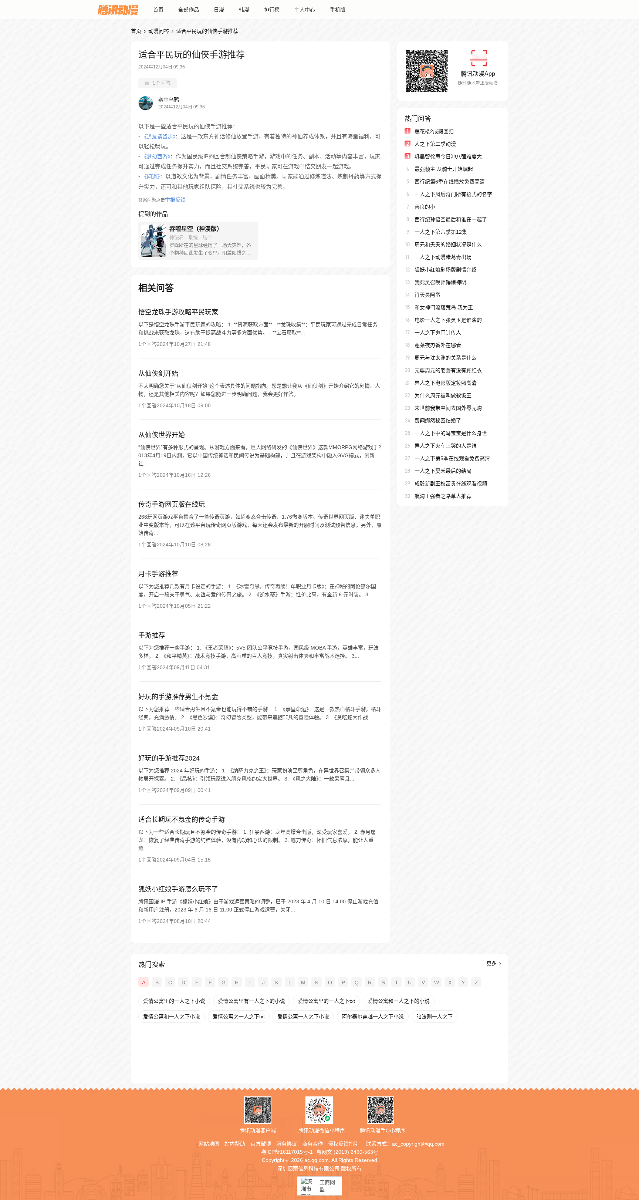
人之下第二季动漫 (435, 144)
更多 (492, 963)
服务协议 (286, 1144)
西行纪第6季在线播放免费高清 (450, 182)
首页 (158, 10)
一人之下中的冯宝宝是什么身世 (451, 433)
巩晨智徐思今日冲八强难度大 (448, 156)
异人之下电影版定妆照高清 (446, 383)
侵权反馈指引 (343, 1144)
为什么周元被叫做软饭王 (443, 395)
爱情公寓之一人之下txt (239, 1016)
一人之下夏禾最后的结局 (443, 471)
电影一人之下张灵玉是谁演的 (448, 320)
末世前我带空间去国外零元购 (448, 408)
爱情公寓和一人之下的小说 (399, 1001)
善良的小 (425, 207)
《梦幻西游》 (156, 156)
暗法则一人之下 (434, 1016)
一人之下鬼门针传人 (438, 333)
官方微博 (260, 1144)
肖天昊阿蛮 (427, 295)
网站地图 (209, 1144)
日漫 (219, 10)
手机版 (337, 10)
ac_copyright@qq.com (418, 1144)
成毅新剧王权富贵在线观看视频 (451, 483)
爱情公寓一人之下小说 (303, 1016)
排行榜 (272, 10)
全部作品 (188, 10)
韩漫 (244, 10)
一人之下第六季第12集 (441, 232)
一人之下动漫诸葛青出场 (443, 257)
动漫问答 (158, 31)
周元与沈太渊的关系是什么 (446, 358)
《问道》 (151, 176)
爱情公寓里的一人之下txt (326, 1001)
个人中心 (304, 10)
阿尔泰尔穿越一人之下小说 (373, 1016)
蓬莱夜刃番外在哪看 (438, 345)
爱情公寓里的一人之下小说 (174, 1001)
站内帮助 (234, 1144)
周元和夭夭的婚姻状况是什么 (448, 244)
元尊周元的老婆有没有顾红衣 (448, 370)
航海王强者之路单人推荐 (443, 496)
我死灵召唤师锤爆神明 (440, 282)
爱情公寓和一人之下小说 (171, 1016)
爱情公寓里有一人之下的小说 (251, 1001)
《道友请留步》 (158, 136)
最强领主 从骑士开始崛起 (444, 169)
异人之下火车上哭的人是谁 (446, 446)
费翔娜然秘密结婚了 (438, 421)
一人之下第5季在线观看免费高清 (452, 458)
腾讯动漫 (118, 9)
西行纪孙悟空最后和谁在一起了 (451, 219)
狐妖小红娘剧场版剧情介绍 (446, 270)
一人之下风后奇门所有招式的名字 (453, 194)
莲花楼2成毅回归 (434, 131)
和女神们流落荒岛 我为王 (444, 307)
